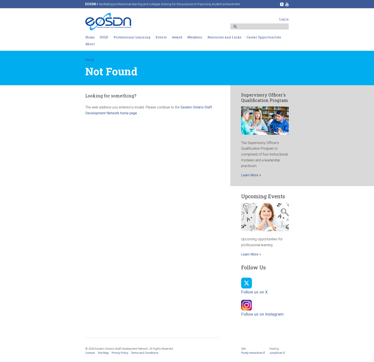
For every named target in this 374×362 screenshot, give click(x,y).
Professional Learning (131, 37)
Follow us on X (254, 292)
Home (90, 37)
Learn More (249, 175)
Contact (90, 352)
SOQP (104, 37)
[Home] (108, 29)
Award (177, 37)
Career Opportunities (264, 37)
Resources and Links (224, 37)
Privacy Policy (120, 352)
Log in (284, 19)
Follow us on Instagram (262, 314)
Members (194, 37)
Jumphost (275, 352)
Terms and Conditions (144, 352)
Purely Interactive (251, 352)
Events (161, 37)
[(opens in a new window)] (282, 4)
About (90, 44)
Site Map (103, 352)
